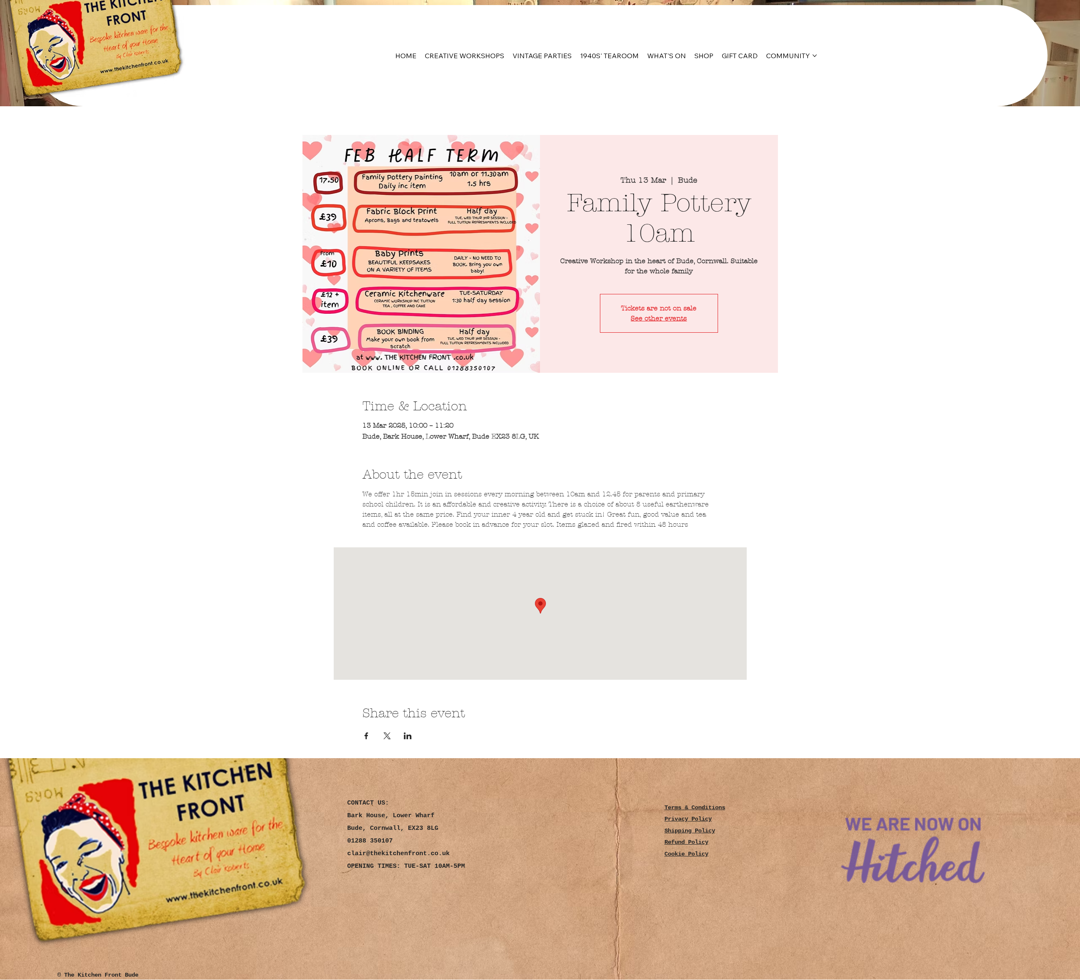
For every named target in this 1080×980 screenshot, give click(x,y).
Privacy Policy (688, 819)
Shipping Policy (689, 831)
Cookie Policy (686, 854)
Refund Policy (686, 842)
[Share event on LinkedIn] (408, 735)
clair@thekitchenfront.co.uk (398, 853)
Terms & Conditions (694, 808)
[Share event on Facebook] (366, 735)
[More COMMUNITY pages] (815, 56)
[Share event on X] (387, 735)
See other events (659, 318)
